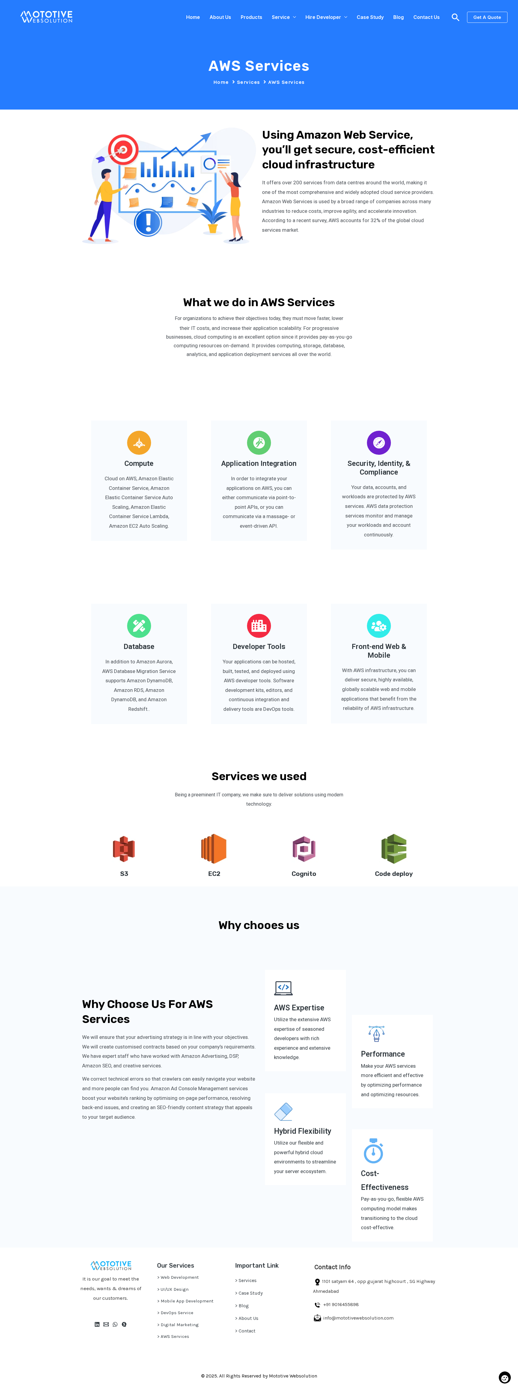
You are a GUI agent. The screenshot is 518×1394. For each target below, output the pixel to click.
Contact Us (426, 17)
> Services (246, 1280)
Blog (398, 17)
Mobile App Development (187, 1301)
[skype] (124, 1324)
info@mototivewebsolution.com (358, 1318)
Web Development (180, 1277)
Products (251, 17)
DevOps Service (177, 1312)
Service (281, 17)
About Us (220, 17)
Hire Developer (323, 17)
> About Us (246, 1318)
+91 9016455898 (341, 1304)
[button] (456, 17)
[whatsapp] (115, 1324)
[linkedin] (97, 1324)
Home (193, 17)
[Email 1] (106, 1324)
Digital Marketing (180, 1324)
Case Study (370, 17)
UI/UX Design (175, 1289)
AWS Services (175, 1336)
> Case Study (249, 1293)
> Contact (245, 1331)
